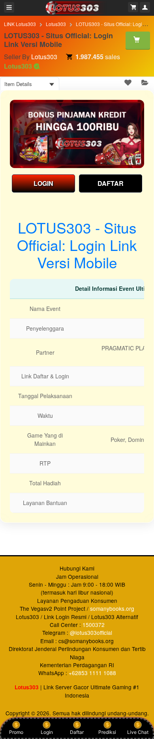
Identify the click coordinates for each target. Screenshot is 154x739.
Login (47, 732)
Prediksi (107, 732)
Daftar (77, 732)
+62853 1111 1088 (92, 673)
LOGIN (43, 183)
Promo (16, 732)
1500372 (94, 625)
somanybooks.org (112, 608)
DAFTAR (111, 183)
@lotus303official (91, 632)
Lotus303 (56, 24)
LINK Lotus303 (20, 24)
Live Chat (137, 732)
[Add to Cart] (138, 40)
